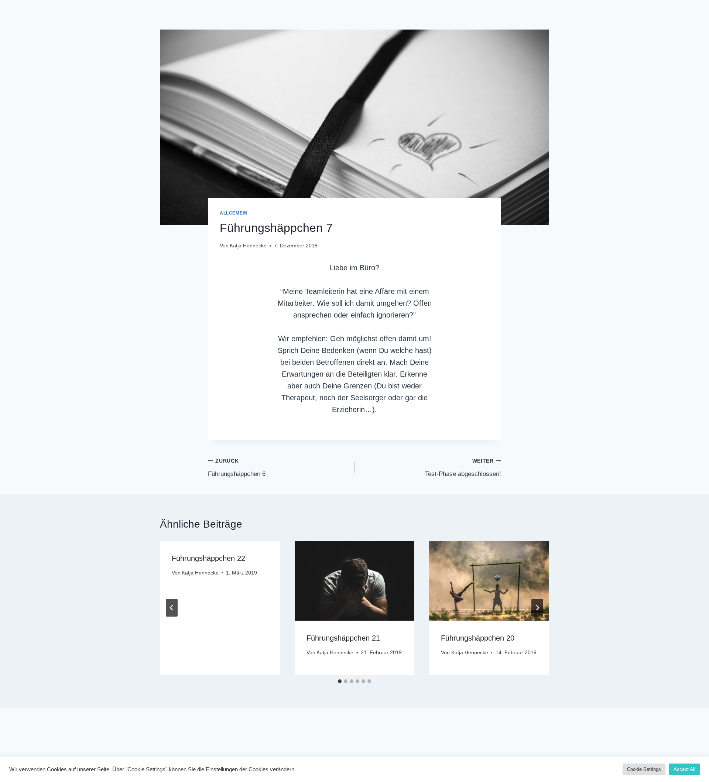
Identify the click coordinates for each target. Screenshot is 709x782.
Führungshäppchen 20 (477, 638)
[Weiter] (537, 608)
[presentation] (355, 581)
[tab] (340, 681)
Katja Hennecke (248, 245)
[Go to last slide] (172, 608)
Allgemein (233, 213)
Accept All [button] (684, 769)
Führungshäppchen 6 (237, 467)
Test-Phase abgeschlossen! (463, 467)
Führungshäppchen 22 (208, 558)
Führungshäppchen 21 (343, 638)
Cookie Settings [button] (644, 769)
